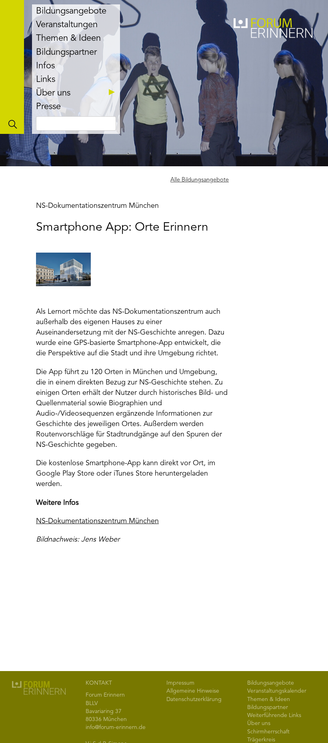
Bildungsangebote (71, 11)
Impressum (180, 683)
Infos (45, 66)
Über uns (53, 93)
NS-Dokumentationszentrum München (97, 521)
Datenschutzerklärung (194, 699)
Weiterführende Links (274, 715)
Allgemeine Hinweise (192, 691)
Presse (48, 106)
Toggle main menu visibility (12, 67)
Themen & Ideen (68, 38)
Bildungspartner (66, 52)
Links (45, 79)
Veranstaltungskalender (276, 691)
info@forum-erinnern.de (116, 727)
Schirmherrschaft (268, 732)
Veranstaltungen (67, 24)
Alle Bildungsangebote (199, 180)
